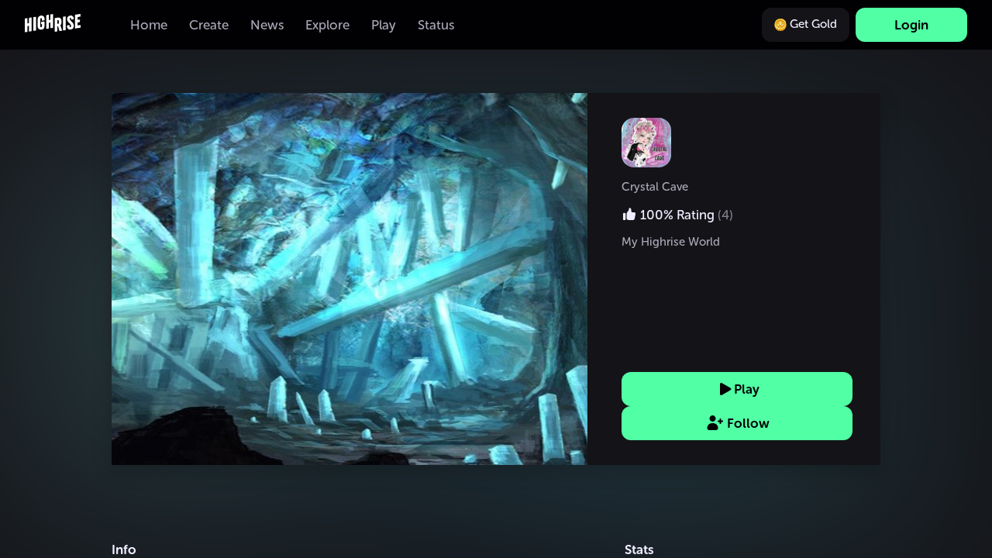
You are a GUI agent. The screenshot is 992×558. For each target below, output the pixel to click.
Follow (748, 423)
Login (911, 25)
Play (747, 389)
